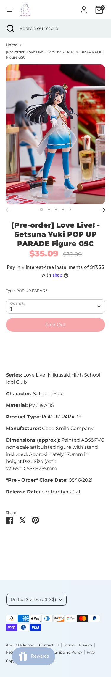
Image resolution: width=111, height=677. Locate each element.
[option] (55, 134)
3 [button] (56, 209)
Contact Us (49, 645)
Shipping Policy (68, 652)
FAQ (91, 652)
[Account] (84, 7)
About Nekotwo (20, 645)
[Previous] (8, 209)
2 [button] (49, 209)
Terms (69, 645)
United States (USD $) (33, 599)
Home (11, 44)
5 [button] (70, 209)
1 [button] (41, 209)
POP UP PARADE (32, 290)
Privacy (85, 645)
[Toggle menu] (9, 10)
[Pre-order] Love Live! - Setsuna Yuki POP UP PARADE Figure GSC (54, 54)
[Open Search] (9, 28)
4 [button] (63, 209)
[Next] (103, 209)
